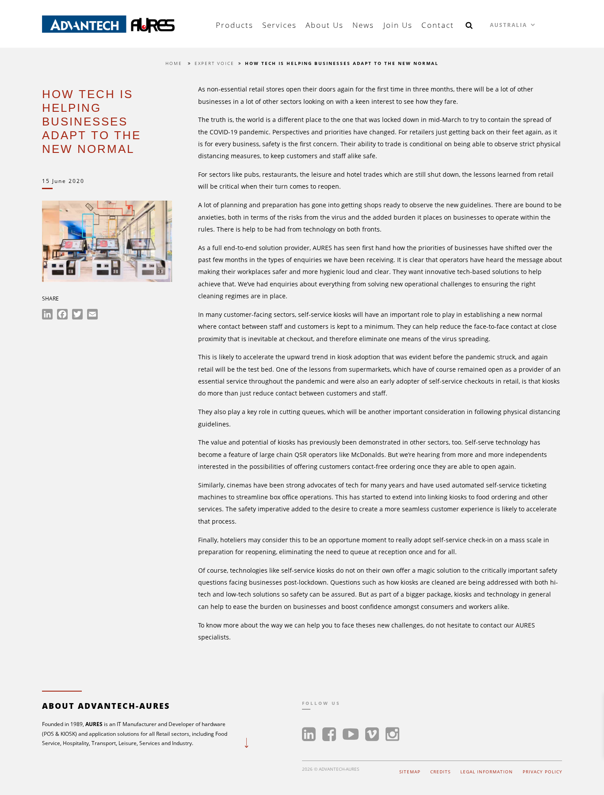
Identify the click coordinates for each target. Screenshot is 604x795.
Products (234, 25)
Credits (440, 772)
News (363, 25)
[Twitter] (77, 315)
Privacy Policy (542, 772)
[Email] (92, 315)
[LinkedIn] (47, 315)
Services (279, 25)
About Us (325, 25)
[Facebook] (62, 315)
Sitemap (410, 772)
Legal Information (486, 772)
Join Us (398, 25)
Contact (437, 25)
